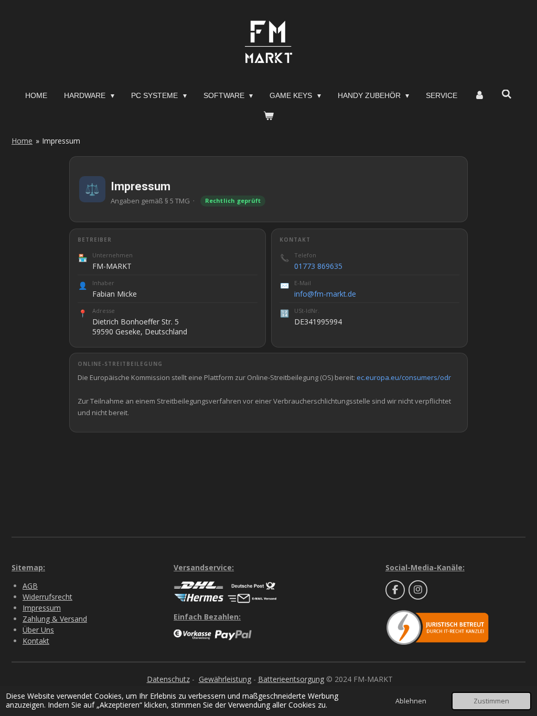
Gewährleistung (225, 679)
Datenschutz (168, 679)
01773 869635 (318, 266)
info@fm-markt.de (325, 294)
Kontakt (36, 641)
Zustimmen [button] (491, 701)
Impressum (61, 141)
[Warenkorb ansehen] (268, 116)
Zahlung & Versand (55, 619)
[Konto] (479, 95)
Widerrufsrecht (47, 597)
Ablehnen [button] (410, 701)
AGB (30, 586)
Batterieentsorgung (291, 679)
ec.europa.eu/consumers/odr (404, 377)
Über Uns (38, 630)
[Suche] (507, 94)
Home (22, 141)
